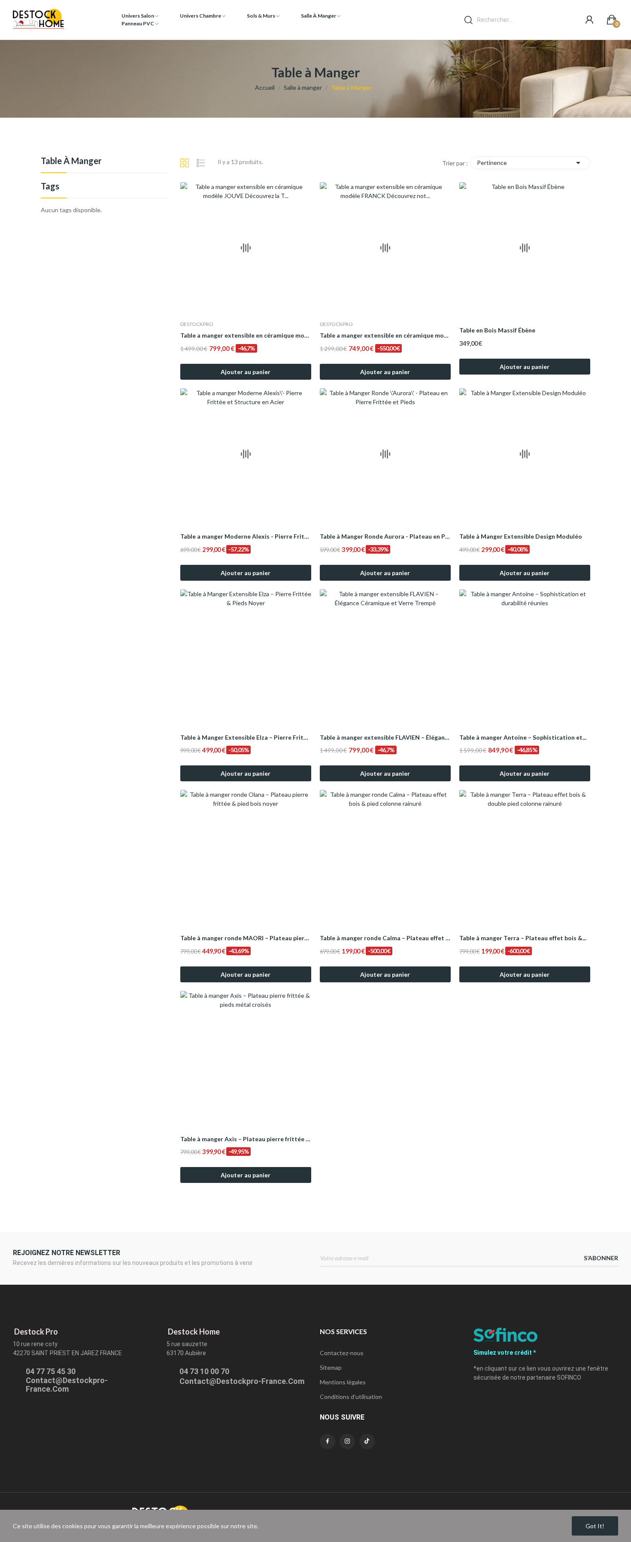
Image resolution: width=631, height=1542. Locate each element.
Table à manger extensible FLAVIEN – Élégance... (385, 737)
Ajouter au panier (245, 371)
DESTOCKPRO (196, 324)
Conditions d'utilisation (351, 1396)
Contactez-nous (342, 1352)
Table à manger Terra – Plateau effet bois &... (522, 938)
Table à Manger (71, 161)
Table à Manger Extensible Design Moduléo (520, 536)
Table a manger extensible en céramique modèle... (245, 335)
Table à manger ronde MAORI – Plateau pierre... (245, 938)
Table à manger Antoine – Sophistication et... (522, 737)
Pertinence (530, 163)
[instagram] (347, 1441)
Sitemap (331, 1367)
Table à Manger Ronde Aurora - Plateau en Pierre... (385, 536)
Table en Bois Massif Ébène (497, 330)
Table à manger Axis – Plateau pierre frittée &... (245, 1139)
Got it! (594, 1526)
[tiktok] (367, 1441)
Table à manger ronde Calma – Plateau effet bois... (385, 938)
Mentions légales (343, 1382)
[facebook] (327, 1441)
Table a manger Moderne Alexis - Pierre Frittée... (245, 536)
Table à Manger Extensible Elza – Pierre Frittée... (245, 737)
